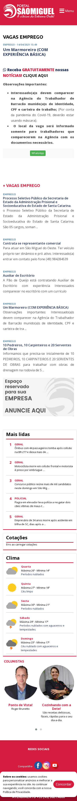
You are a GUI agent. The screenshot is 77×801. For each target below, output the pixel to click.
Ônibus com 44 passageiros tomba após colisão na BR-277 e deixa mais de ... (43, 450)
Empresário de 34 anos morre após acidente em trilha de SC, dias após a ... (43, 522)
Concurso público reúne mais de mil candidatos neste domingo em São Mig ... (43, 486)
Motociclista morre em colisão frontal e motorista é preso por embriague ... (44, 468)
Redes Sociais (38, 749)
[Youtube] (55, 765)
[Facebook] (38, 765)
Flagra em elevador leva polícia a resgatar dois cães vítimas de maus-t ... (42, 504)
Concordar (63, 784)
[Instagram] (46, 765)
